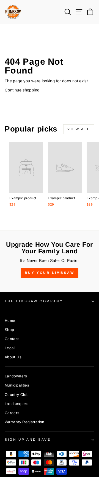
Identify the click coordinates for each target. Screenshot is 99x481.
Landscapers (16, 404)
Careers (12, 413)
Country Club (17, 395)
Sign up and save (28, 439)
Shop (9, 330)
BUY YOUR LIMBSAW (50, 273)
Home (10, 321)
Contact (12, 339)
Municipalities (17, 385)
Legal (10, 348)
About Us (13, 357)
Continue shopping (22, 90)
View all (78, 129)
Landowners (16, 376)
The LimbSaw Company (34, 301)
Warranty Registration (25, 422)
